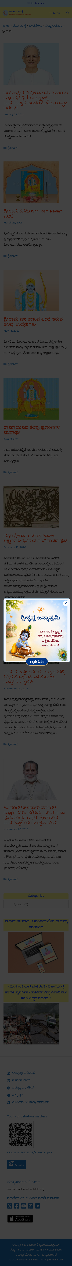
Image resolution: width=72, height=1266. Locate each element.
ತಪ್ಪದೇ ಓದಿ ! (37, 662)
